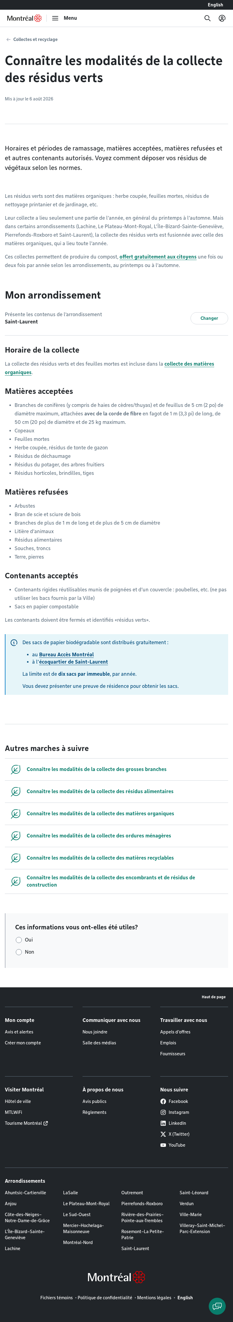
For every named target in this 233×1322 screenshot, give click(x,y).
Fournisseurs (172, 1053)
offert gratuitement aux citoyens (158, 257)
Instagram (179, 1112)
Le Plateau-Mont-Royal (86, 1203)
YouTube (177, 1145)
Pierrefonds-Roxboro (142, 1203)
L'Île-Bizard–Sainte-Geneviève (25, 1234)
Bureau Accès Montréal (66, 655)
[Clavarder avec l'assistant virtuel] (217, 1306)
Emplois (168, 1042)
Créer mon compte (23, 1042)
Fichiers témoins (56, 1297)
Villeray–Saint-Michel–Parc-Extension (202, 1228)
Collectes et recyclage (35, 39)
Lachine (12, 1248)
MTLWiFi (13, 1112)
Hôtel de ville (18, 1101)
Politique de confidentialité (105, 1297)
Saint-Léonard (194, 1192)
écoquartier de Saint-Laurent (73, 662)
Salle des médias (99, 1042)
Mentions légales (154, 1297)
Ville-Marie (191, 1214)
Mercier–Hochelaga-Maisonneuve (83, 1228)
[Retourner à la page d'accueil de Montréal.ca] (24, 18)
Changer (209, 318)
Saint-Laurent (135, 1248)
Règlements (94, 1112)
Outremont (132, 1192)
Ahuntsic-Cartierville (25, 1192)
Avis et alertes (19, 1032)
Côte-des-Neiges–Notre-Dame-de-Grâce (27, 1217)
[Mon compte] (222, 18)
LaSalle (70, 1192)
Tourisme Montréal (23, 1123)
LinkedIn (177, 1123)
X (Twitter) (179, 1134)
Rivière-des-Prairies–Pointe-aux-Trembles (142, 1217)
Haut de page (214, 997)
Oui (29, 940)
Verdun (187, 1203)
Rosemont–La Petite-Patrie (142, 1234)
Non (29, 952)
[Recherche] (207, 18)
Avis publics (94, 1101)
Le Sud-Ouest (77, 1214)
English (215, 4)
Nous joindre (95, 1032)
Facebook (178, 1101)
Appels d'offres (175, 1032)
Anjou (10, 1203)
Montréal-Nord (78, 1242)
